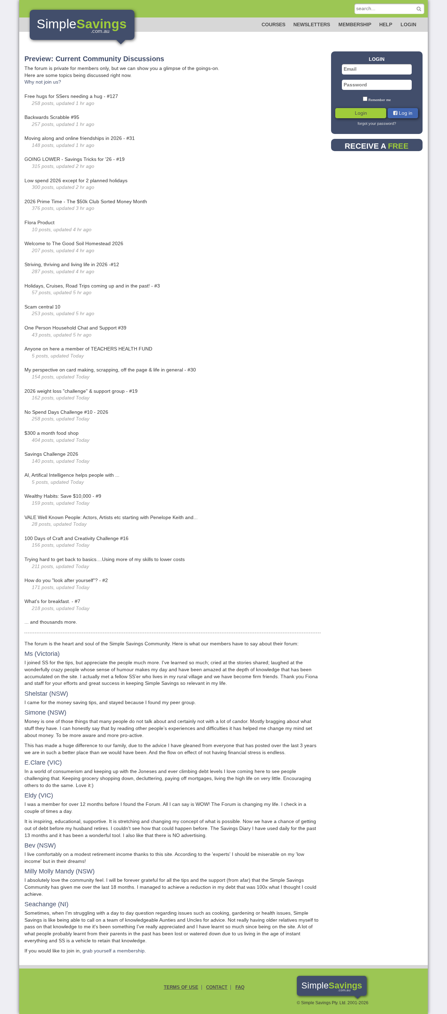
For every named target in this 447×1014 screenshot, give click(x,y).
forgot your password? (377, 123)
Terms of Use (181, 987)
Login (408, 24)
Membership (354, 24)
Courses (273, 24)
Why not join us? (42, 82)
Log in (404, 113)
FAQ (239, 987)
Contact (216, 987)
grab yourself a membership (113, 950)
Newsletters (311, 24)
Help (385, 24)
